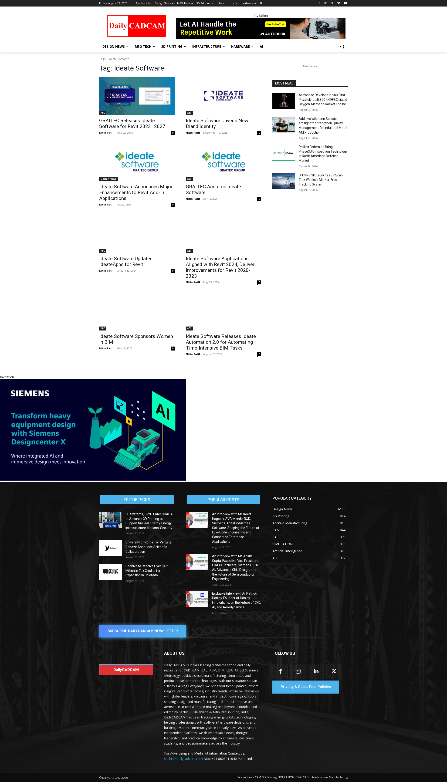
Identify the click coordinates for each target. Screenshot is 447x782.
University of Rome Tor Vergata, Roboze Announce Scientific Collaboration (148, 546)
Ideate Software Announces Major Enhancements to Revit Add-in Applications (136, 192)
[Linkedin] (316, 671)
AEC (103, 112)
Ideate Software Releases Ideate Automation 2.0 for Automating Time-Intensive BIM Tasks (221, 342)
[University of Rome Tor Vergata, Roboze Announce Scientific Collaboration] (110, 548)
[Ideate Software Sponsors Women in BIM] (137, 311)
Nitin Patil (106, 132)
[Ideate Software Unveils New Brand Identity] (223, 96)
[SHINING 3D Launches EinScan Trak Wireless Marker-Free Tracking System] (283, 181)
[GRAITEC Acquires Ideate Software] (223, 162)
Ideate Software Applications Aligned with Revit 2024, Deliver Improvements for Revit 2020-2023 (220, 267)
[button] (342, 46)
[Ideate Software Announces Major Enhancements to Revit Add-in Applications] (137, 162)
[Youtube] (345, 3)
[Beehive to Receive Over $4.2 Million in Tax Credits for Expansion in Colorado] (110, 572)
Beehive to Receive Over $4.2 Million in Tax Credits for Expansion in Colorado (146, 570)
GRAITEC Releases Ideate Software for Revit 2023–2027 (132, 123)
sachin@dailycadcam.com (183, 758)
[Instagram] (325, 3)
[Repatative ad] (261, 28)
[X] (332, 3)
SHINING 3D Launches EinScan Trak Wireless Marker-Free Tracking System (321, 179)
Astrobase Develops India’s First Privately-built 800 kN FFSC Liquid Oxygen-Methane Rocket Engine (323, 99)
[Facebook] (319, 3)
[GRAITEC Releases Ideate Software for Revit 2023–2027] (137, 96)
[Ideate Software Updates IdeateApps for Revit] (137, 234)
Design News (108, 178)
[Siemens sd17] (93, 480)
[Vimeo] (338, 3)
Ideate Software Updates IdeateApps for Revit (125, 261)
